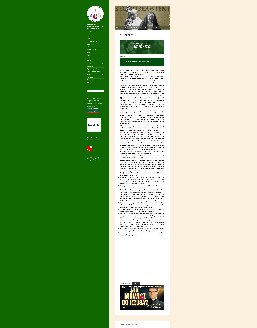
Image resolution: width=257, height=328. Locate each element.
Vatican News (90, 44)
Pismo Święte (90, 80)
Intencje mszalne (91, 49)
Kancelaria (90, 58)
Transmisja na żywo (92, 41)
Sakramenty (90, 66)
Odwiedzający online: (92, 157)
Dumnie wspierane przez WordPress (129, 324)
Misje (88, 74)
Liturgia (89, 63)
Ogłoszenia (90, 47)
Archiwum (89, 82)
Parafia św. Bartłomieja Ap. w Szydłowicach (95, 26)
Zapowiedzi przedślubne (93, 69)
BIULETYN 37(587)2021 (125, 283)
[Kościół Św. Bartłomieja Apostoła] (95, 138)
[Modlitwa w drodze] (89, 148)
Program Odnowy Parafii (93, 71)
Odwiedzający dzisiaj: (92, 160)
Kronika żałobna (91, 52)
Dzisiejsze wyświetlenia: (93, 159)
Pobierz (135, 283)
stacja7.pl (122, 56)
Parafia (89, 55)
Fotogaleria (90, 77)
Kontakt (89, 60)
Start (88, 38)
